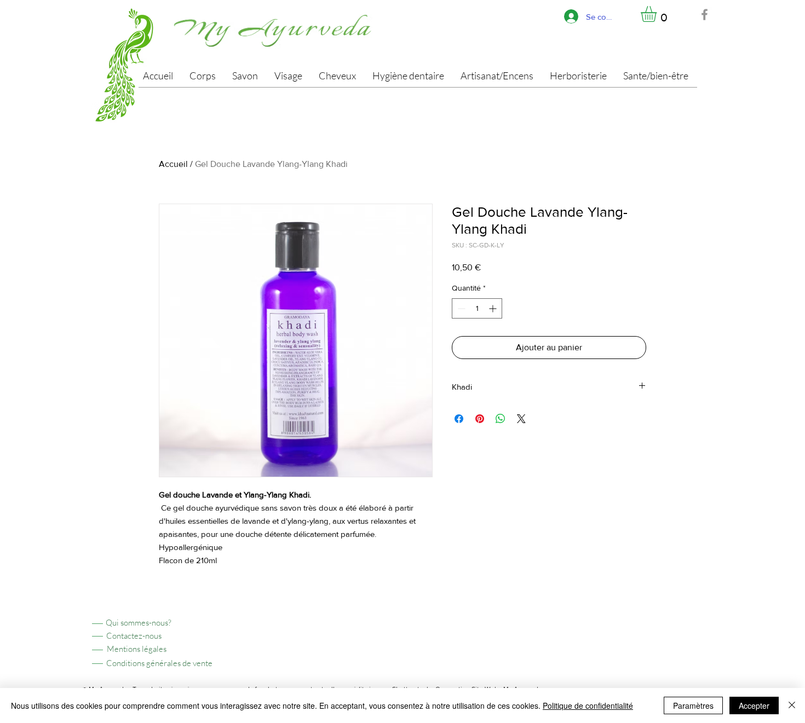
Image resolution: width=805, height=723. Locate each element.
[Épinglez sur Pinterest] (479, 418)
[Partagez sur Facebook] (458, 418)
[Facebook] (704, 14)
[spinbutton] (477, 308)
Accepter (754, 705)
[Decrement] (460, 308)
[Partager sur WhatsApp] (500, 418)
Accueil (173, 164)
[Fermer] (791, 705)
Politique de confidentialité (588, 705)
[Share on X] (521, 418)
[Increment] (494, 308)
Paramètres (693, 705)
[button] (658, 14)
